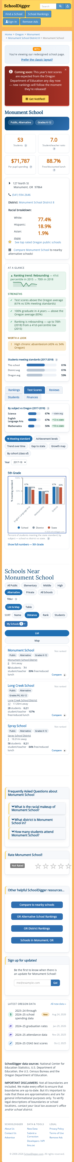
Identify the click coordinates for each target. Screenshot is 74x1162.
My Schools (14, 623)
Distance (32, 615)
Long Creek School (21, 685)
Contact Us (10, 1133)
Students (60, 615)
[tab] (37, 808)
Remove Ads (56, 1137)
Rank (46, 615)
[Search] (60, 6)
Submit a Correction (32, 1134)
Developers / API (36, 1141)
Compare (57, 674)
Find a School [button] (14, 14)
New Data (32, 1128)
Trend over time (16, 446)
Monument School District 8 (36, 202)
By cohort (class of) (17, 453)
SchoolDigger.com (33, 1154)
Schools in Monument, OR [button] (37, 940)
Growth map (58, 446)
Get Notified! (37, 99)
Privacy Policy (57, 1128)
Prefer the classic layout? (37, 59)
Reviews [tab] (54, 390)
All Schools (47, 592)
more (17, 238)
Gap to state (38, 446)
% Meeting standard (18, 438)
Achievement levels (47, 438)
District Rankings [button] (37, 928)
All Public (12, 585)
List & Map (14, 607)
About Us (9, 1128)
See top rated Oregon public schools (38, 242)
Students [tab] (13, 397)
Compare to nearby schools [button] (37, 905)
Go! (55, 983)
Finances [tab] (32, 397)
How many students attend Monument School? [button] (33, 833)
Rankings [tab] (14, 390)
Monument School (21, 650)
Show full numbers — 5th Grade (26, 544)
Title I (12, 599)
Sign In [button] (12, 21)
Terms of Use (57, 1133)
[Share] (67, 6)
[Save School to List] (64, 675)
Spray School (17, 726)
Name (17, 615)
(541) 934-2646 (21, 195)
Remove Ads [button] (30, 21)
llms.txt (31, 1145)
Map (37, 640)
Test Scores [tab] (34, 390)
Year (7, 462)
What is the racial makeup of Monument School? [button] (33, 808)
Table (29, 607)
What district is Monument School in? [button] (32, 821)
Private (30, 592)
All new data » (58, 1004)
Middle (47, 585)
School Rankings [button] (38, 14)
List (37, 633)
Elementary (30, 585)
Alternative (13, 592)
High (60, 585)
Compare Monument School (31, 250)
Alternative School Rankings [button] (37, 916)
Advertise (10, 1137)
